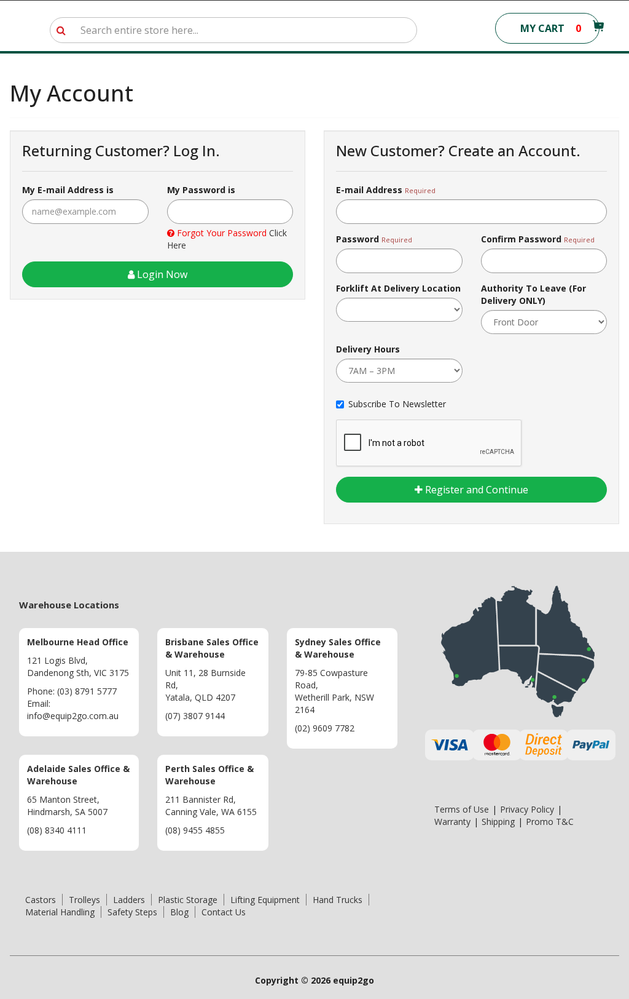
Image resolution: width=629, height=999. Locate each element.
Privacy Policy (527, 809)
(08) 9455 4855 (195, 830)
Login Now (161, 274)
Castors (40, 899)
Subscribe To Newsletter (397, 404)
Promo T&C (550, 821)
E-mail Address (369, 190)
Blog (179, 912)
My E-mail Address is (68, 190)
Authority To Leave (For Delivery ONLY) (533, 294)
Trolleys (84, 899)
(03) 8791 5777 (87, 691)
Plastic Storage (187, 899)
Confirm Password (521, 239)
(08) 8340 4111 (57, 830)
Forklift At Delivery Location (398, 288)
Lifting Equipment (265, 899)
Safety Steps (132, 912)
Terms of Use (461, 809)
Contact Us (223, 912)
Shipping (498, 821)
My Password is (201, 190)
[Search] (61, 30)
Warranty (452, 821)
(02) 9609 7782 (324, 728)
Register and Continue (475, 489)
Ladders (129, 899)
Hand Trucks (337, 899)
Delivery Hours (368, 349)
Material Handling (60, 912)
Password (357, 239)
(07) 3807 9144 (195, 716)
